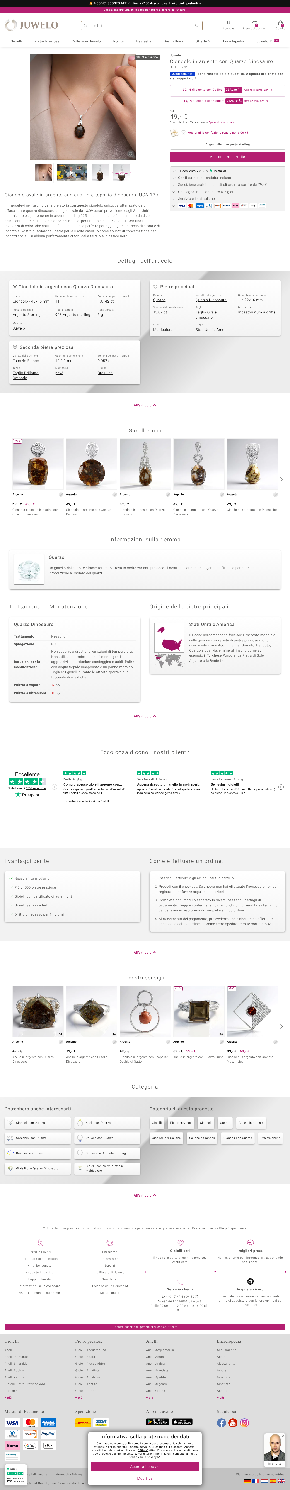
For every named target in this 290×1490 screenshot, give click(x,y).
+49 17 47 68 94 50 (180, 1297)
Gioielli (16, 41)
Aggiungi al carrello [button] (227, 157)
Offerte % (203, 41)
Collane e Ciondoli (202, 1138)
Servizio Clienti (40, 1252)
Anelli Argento (156, 1384)
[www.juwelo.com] (281, 1481)
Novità (118, 41)
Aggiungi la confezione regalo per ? (218, 133)
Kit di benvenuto (40, 1266)
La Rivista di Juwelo (110, 1272)
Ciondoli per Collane (166, 1138)
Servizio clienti (180, 1289)
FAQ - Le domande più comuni (39, 1293)
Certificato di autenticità (40, 1259)
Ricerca (198, 25)
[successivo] (281, 479)
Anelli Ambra (155, 1364)
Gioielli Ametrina (87, 1377)
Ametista (223, 1384)
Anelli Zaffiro (14, 1377)
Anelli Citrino (155, 1391)
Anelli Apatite (156, 1377)
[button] (228, 26)
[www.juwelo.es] (273, 1481)
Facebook (221, 1422)
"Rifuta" (143, 1450)
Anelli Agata (155, 1357)
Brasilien (105, 373)
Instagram (244, 1422)
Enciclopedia (233, 41)
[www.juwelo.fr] (255, 1481)
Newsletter (110, 1279)
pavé (59, 373)
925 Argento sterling (72, 315)
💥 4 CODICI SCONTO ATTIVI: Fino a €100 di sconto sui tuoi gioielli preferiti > (145, 3)
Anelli (9, 1350)
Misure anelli (109, 1293)
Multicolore (163, 329)
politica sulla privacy (143, 1457)
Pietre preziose (181, 1123)
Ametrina (224, 1377)
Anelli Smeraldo (16, 1364)
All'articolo (143, 405)
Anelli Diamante (16, 1357)
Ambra (222, 1370)
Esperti (109, 1266)
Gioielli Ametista (87, 1370)
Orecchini (12, 1391)
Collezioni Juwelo (86, 41)
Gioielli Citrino (86, 1391)
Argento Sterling (27, 315)
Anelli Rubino (14, 1370)
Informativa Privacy (68, 1475)
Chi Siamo (109, 1252)
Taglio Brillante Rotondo (26, 375)
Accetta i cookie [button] (145, 1466)
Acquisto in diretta (39, 1272)
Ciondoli (206, 1123)
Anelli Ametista (157, 1370)
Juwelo (19, 328)
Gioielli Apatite (86, 1384)
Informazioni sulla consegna (40, 1286)
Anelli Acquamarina (160, 1350)
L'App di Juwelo (39, 1279)
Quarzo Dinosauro (211, 300)
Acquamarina (227, 1350)
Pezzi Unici (174, 41)
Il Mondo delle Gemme (108, 1286)
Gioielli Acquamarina (90, 1350)
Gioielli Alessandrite (90, 1364)
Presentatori (110, 1259)
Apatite (222, 1391)
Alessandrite (226, 1364)
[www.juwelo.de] (247, 1481)
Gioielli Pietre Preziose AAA (25, 1384)
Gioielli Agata (85, 1357)
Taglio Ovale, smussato (207, 315)
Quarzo (159, 300)
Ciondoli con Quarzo (237, 1138)
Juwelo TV (267, 41)
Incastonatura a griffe (257, 312)
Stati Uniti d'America (213, 329)
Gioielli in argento (251, 1123)
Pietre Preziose (47, 41)
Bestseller (144, 41)
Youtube (232, 1422)
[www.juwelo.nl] (264, 1481)
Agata (221, 1357)
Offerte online (270, 1138)
